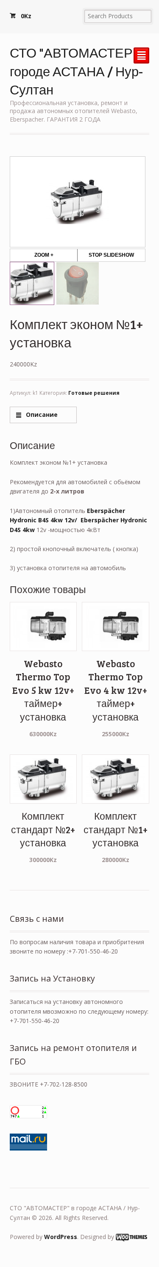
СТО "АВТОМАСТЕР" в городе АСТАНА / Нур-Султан (78, 70)
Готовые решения (94, 392)
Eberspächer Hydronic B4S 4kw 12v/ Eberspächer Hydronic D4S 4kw (78, 520)
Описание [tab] (41, 414)
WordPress (60, 1237)
